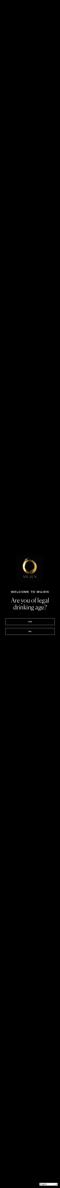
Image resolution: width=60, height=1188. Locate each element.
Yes (30, 622)
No (30, 631)
